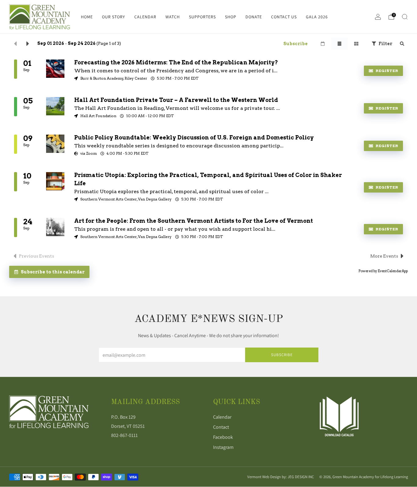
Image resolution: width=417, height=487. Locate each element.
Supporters (202, 17)
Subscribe (282, 354)
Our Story (113, 17)
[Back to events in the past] (15, 44)
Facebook (223, 437)
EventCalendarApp (393, 271)
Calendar (145, 17)
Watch (172, 17)
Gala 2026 (317, 17)
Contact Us (284, 17)
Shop (230, 17)
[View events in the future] (28, 44)
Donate (253, 17)
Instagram (223, 447)
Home (87, 17)
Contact (221, 427)
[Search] (405, 17)
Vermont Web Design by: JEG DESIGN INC (280, 476)
